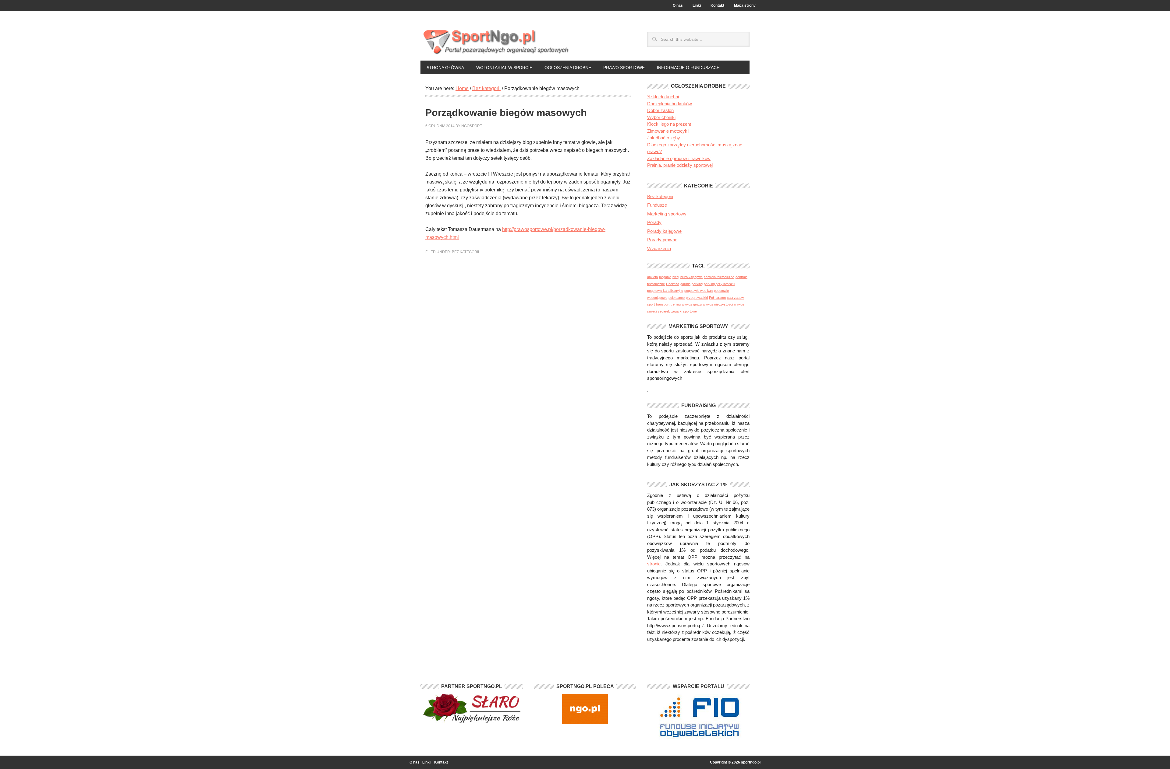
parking (697, 284)
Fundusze (657, 205)
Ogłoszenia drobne (567, 67)
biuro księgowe (691, 277)
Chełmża (672, 284)
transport (662, 304)
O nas (678, 5)
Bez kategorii (465, 252)
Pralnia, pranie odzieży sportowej (680, 165)
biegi (675, 277)
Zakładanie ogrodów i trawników (679, 158)
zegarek (664, 311)
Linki (697, 5)
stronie (654, 563)
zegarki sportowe (684, 311)
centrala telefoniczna (719, 277)
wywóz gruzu (692, 304)
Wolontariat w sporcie (504, 67)
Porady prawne (662, 239)
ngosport (471, 126)
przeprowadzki (697, 297)
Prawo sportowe (624, 67)
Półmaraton (717, 297)
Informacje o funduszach (688, 67)
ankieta (652, 277)
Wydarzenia (659, 248)
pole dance (676, 297)
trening (676, 304)
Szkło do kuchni (663, 96)
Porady (654, 222)
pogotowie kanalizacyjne (665, 290)
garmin (685, 284)
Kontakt (717, 5)
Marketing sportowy (666, 213)
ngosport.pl (528, 40)
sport (651, 304)
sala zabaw (735, 297)
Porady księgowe (664, 231)
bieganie (665, 277)
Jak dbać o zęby (663, 137)
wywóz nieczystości (718, 304)
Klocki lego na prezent (669, 124)
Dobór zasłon (660, 110)
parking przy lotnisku (719, 284)
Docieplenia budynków (669, 103)
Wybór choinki (661, 117)
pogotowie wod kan (698, 290)
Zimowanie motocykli (668, 131)
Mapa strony (745, 5)
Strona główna (445, 67)
